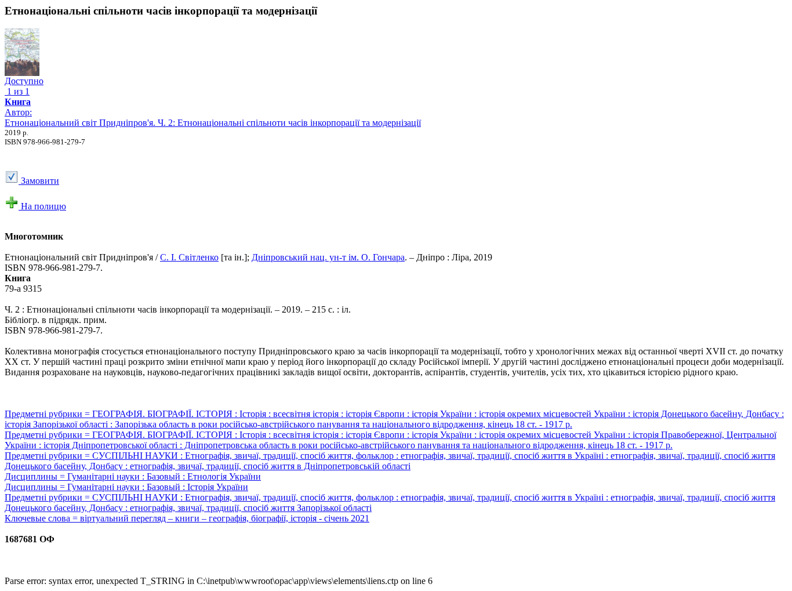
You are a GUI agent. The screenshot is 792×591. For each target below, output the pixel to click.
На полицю (42, 206)
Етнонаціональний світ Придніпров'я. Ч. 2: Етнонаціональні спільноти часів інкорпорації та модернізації (213, 123)
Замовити (39, 181)
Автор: (18, 107)
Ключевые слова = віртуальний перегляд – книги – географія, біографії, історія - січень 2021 (187, 518)
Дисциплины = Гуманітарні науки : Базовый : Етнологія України (133, 476)
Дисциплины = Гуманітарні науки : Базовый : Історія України (126, 487)
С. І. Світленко (189, 257)
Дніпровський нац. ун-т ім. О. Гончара (328, 257)
